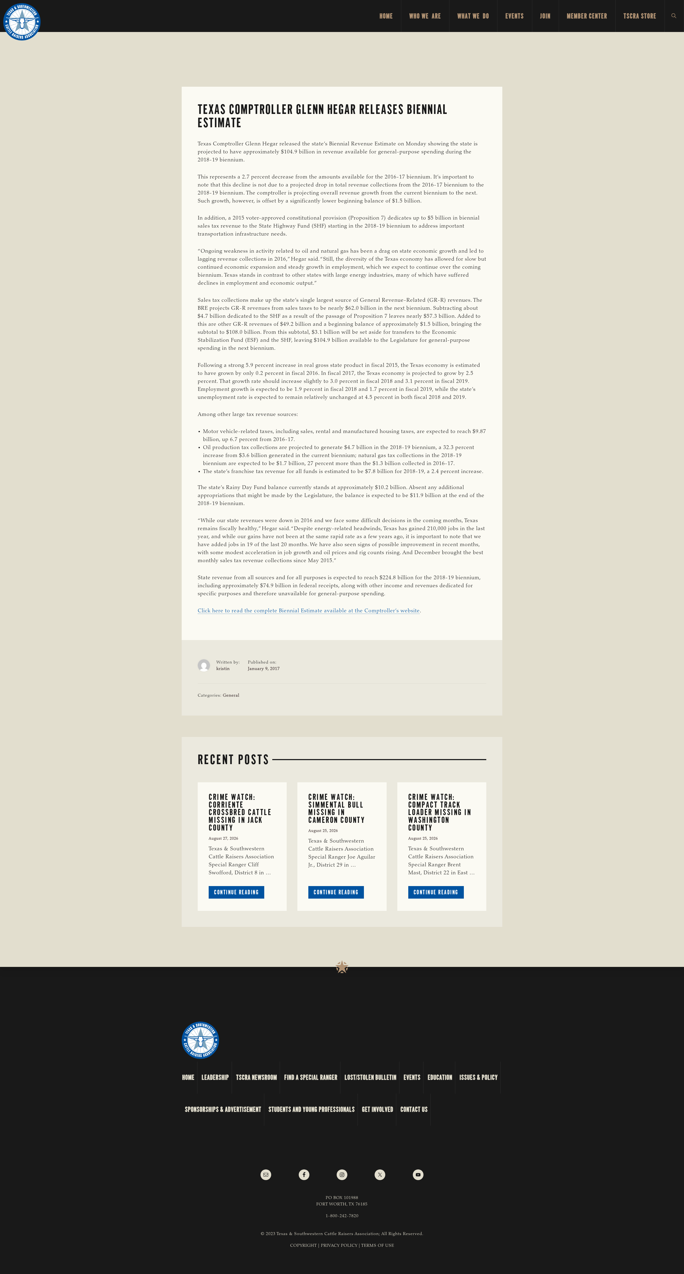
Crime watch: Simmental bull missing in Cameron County (336, 808)
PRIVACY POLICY (339, 1246)
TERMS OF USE (377, 1246)
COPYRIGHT (303, 1246)
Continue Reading (239, 893)
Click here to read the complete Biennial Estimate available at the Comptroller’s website (309, 611)
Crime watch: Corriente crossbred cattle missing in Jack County (240, 812)
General (231, 695)
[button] (674, 16)
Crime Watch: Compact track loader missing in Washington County (440, 812)
